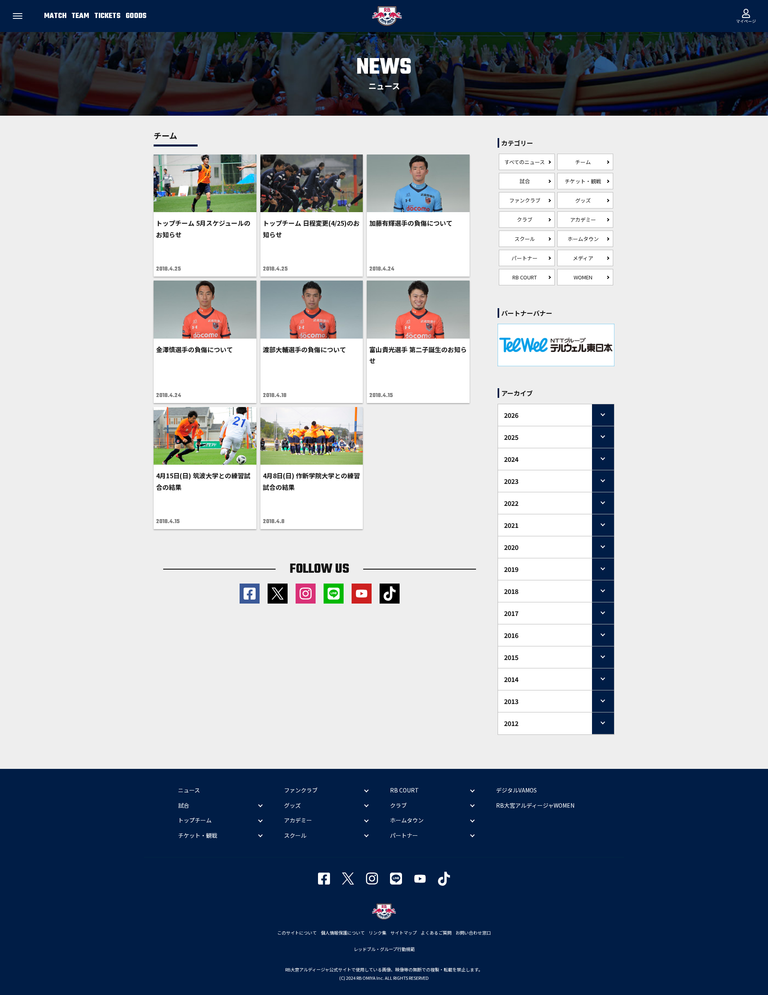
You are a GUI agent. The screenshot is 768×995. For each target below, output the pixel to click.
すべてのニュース (524, 162)
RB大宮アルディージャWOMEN (535, 805)
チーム (583, 162)
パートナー (525, 258)
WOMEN (583, 277)
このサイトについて (297, 932)
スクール (524, 239)
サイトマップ (403, 932)
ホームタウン (583, 239)
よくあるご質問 (436, 932)
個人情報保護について (343, 932)
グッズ (583, 200)
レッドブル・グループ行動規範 (384, 949)
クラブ (524, 219)
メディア (583, 258)
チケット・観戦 (583, 181)
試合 (525, 181)
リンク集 (377, 932)
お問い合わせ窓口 (473, 932)
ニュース (189, 790)
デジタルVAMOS (516, 790)
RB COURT (524, 277)
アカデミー (583, 219)
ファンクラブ (524, 200)
